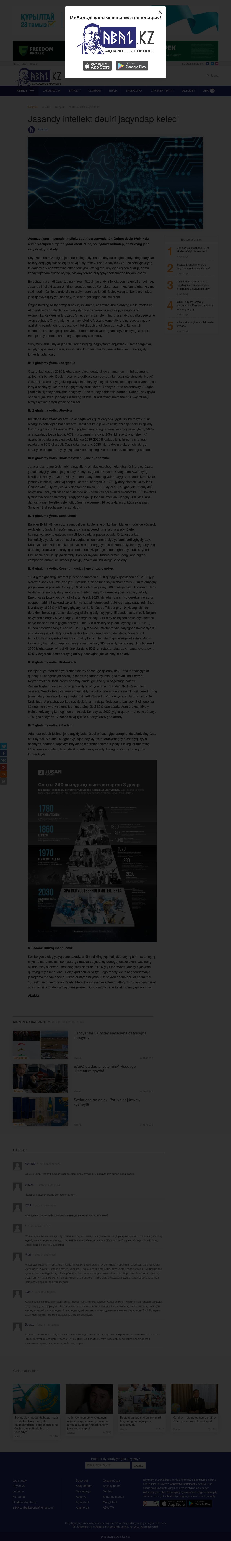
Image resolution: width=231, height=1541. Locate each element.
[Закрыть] (161, 13)
